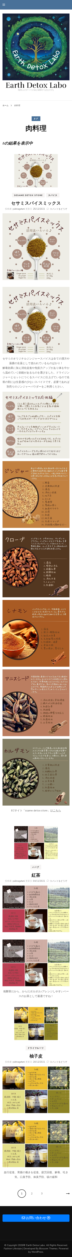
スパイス (52, 195)
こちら (57, 810)
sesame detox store (28, 195)
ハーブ (35, 867)
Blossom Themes (48, 1248)
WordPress (37, 1251)
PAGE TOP (67, 1216)
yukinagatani (19, 208)
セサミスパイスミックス (36, 203)
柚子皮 (36, 1056)
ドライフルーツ (36, 1048)
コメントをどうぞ (58, 208)
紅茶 (36, 875)
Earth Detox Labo (36, 85)
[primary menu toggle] (5, 5)
